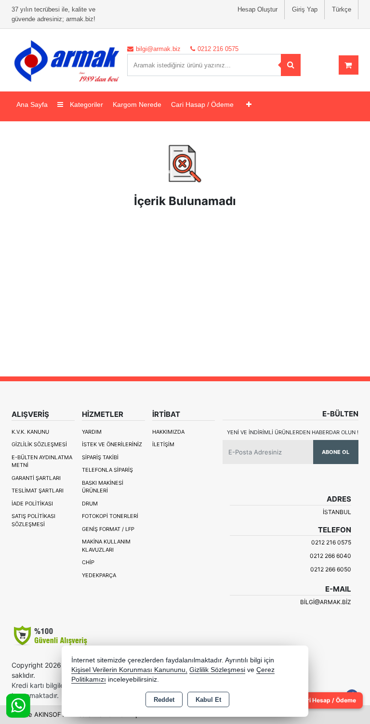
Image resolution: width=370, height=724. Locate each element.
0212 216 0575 (331, 542)
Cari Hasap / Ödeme (202, 104)
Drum (90, 503)
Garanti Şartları (36, 478)
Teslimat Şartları (38, 490)
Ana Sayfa (32, 104)
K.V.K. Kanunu (30, 431)
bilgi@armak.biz (325, 602)
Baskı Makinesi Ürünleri (102, 486)
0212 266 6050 (330, 569)
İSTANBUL (337, 512)
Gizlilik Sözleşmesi (39, 444)
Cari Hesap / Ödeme (327, 700)
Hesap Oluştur (258, 9)
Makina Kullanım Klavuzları (106, 545)
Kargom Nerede (137, 104)
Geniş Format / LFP (108, 529)
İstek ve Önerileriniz (112, 444)
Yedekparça (99, 575)
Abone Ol (335, 452)
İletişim (163, 444)
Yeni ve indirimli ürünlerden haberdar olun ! (292, 432)
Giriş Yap (304, 9)
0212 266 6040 (330, 555)
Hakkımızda (168, 431)
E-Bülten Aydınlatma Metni (42, 461)
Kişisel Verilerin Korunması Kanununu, (129, 669)
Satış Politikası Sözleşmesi (33, 520)
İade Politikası (32, 503)
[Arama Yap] (291, 65)
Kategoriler (85, 104)
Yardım (92, 431)
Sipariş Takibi (100, 457)
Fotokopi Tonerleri (110, 516)
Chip (88, 562)
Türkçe (341, 9)
